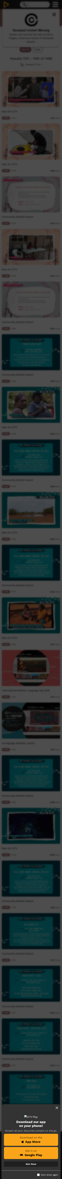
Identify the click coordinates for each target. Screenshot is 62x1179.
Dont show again (49, 1175)
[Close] (56, 1107)
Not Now (31, 1164)
